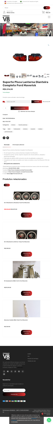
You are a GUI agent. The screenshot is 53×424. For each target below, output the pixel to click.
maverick (33, 129)
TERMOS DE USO (32, 361)
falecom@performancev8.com (14, 173)
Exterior (13, 125)
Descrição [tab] (7, 144)
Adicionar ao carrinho (19, 108)
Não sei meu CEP (46, 101)
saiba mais (20, 367)
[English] (5, 1)
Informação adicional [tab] (18, 144)
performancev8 (8, 131)
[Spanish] (5, 3)
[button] (48, 45)
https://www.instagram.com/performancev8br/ (20, 172)
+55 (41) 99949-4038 (13, 168)
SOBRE (29, 354)
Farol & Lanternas (23, 125)
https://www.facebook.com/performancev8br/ (20, 170)
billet (9, 129)
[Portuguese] (21, 1)
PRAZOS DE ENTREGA (33, 358)
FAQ (28, 356)
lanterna (25, 129)
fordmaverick (17, 129)
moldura (40, 129)
